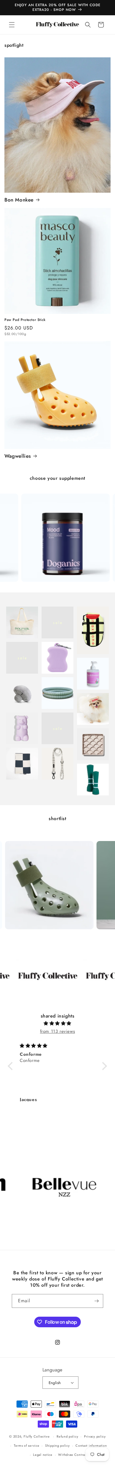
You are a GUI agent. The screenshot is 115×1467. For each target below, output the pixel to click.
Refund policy (67, 1436)
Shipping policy (57, 1445)
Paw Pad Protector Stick (25, 320)
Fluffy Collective (37, 1436)
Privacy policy (95, 1436)
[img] (57, 1023)
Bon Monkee (19, 200)
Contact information (91, 1445)
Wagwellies (17, 456)
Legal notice (42, 1454)
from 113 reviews (57, 1031)
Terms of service (26, 1445)
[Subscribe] (96, 1301)
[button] (11, 24)
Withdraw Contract (73, 1454)
